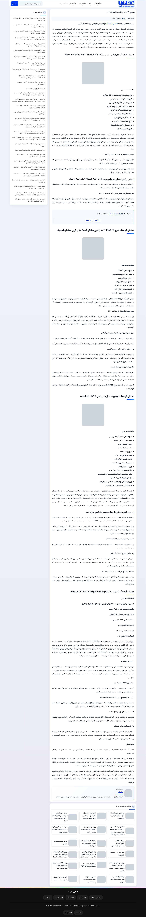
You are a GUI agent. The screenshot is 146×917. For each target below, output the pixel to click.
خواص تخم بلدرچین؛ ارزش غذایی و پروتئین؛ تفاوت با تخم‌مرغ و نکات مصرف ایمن (30, 155)
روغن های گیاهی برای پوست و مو (35, 88)
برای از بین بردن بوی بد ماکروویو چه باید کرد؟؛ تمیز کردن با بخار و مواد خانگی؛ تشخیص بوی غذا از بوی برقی (28, 100)
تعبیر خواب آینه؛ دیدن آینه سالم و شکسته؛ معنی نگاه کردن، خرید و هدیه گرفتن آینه (30, 200)
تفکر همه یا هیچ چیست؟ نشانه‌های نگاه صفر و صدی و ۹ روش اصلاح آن (28, 70)
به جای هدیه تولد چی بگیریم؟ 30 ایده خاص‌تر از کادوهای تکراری (31, 83)
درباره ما (78, 912)
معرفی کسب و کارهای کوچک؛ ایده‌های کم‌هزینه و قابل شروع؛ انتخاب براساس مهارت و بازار (29, 187)
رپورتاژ (123, 18)
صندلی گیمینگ (112, 23)
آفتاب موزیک (59, 897)
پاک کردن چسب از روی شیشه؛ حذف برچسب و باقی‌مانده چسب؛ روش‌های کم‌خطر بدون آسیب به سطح (28, 138)
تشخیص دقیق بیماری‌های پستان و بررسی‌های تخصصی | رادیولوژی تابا (28, 181)
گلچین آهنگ (82, 897)
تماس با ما (68, 912)
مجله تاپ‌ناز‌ (126, 3)
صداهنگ (47, 897)
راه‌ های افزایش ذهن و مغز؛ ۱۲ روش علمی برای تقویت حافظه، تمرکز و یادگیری (30, 64)
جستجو (14, 4)
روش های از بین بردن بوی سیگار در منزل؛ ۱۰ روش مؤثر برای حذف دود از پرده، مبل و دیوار (29, 126)
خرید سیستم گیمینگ (116, 213)
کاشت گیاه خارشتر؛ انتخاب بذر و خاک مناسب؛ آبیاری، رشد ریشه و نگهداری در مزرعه (28, 26)
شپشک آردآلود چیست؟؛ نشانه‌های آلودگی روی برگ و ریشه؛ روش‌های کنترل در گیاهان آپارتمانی (30, 38)
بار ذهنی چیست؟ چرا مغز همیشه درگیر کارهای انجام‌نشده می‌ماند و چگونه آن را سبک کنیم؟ (32, 77)
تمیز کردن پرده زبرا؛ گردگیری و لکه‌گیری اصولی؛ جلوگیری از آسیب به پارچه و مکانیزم (29, 168)
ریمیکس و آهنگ (96, 897)
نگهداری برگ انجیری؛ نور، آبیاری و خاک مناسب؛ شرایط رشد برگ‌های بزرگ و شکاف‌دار (30, 45)
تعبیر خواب (70, 897)
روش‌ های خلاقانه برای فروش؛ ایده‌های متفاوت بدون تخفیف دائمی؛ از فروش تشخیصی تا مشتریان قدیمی (30, 194)
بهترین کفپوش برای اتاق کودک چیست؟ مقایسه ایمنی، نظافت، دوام (29, 51)
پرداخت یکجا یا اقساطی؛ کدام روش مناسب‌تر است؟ (30, 150)
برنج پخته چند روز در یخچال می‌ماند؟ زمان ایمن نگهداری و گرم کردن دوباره (30, 106)
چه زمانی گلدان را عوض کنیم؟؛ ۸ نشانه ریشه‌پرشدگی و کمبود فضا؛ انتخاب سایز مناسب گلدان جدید (29, 132)
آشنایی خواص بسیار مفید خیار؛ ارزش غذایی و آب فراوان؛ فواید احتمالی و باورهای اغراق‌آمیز (29, 162)
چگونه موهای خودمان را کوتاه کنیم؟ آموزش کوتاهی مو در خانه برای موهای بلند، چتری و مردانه (29, 94)
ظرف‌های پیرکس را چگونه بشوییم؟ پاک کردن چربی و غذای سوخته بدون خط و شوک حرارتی (30, 119)
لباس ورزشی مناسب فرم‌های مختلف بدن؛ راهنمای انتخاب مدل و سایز (29, 19)
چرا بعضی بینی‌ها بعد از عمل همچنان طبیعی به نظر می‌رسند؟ (30, 145)
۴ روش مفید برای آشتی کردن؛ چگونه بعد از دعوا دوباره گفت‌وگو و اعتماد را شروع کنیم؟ (29, 58)
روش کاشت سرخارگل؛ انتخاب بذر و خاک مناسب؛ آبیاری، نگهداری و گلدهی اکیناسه (29, 32)
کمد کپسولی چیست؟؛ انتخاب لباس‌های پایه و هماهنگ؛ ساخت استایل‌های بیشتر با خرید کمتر (29, 175)
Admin (120, 792)
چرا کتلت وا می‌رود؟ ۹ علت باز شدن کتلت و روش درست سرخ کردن (29, 113)
